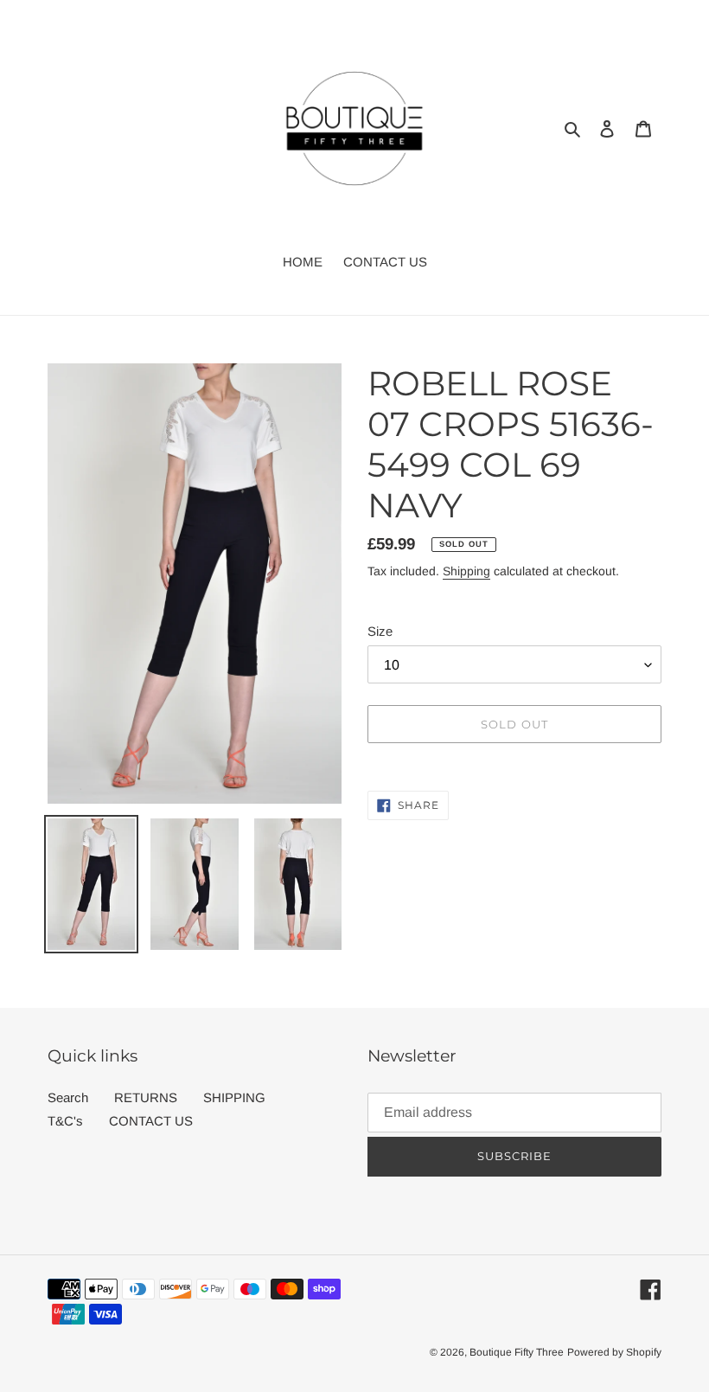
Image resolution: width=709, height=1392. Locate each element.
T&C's (65, 1120)
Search (68, 1097)
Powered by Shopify (614, 1352)
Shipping (466, 571)
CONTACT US (151, 1120)
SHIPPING (234, 1097)
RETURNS (145, 1097)
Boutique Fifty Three (516, 1352)
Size (380, 631)
